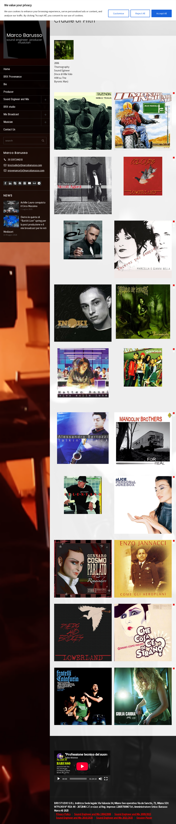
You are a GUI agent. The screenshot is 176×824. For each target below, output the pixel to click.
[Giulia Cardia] (143, 706)
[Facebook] (5, 183)
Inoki (83, 302)
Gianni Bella (142, 238)
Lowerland (143, 165)
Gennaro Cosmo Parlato (83, 558)
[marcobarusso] (24, 36)
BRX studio (9, 106)
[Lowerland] (143, 186)
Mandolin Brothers (143, 430)
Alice (143, 494)
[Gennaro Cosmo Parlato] (83, 578)
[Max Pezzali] (143, 131)
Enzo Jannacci (143, 558)
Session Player (144, 817)
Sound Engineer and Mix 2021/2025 (114, 817)
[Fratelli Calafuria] (83, 706)
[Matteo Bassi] (83, 382)
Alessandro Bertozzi (83, 427)
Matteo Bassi (83, 362)
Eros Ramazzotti (83, 229)
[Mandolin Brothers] (143, 451)
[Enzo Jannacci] (143, 578)
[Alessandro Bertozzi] (83, 448)
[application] (82, 766)
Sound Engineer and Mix (16, 99)
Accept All (161, 13)
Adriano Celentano (83, 484)
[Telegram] (39, 183)
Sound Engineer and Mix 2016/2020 (74, 817)
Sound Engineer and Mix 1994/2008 (92, 814)
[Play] (58, 778)
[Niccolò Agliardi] (83, 195)
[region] (88, 10)
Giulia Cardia (143, 685)
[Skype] (15, 183)
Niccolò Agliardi (83, 174)
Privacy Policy (63, 814)
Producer (8, 91)
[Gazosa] (143, 377)
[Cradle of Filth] (143, 321)
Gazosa (143, 356)
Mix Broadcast (11, 114)
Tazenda (83, 110)
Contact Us (9, 129)
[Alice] (143, 515)
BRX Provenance (12, 76)
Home (6, 69)
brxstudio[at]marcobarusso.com (25, 165)
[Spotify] (20, 183)
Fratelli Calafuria (83, 685)
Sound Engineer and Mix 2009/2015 (132, 814)
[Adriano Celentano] (83, 505)
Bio (5, 84)
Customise (118, 13)
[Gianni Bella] (143, 259)
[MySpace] (34, 183)
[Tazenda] (83, 130)
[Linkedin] (10, 183)
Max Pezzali (143, 110)
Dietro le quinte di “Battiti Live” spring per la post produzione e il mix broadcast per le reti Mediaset (24, 224)
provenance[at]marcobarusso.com (26, 170)
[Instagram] (25, 183)
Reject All (140, 13)
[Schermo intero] (106, 778)
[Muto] (100, 778)
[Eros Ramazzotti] (83, 250)
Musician (8, 122)
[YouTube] (30, 183)
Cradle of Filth (143, 300)
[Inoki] (83, 323)
